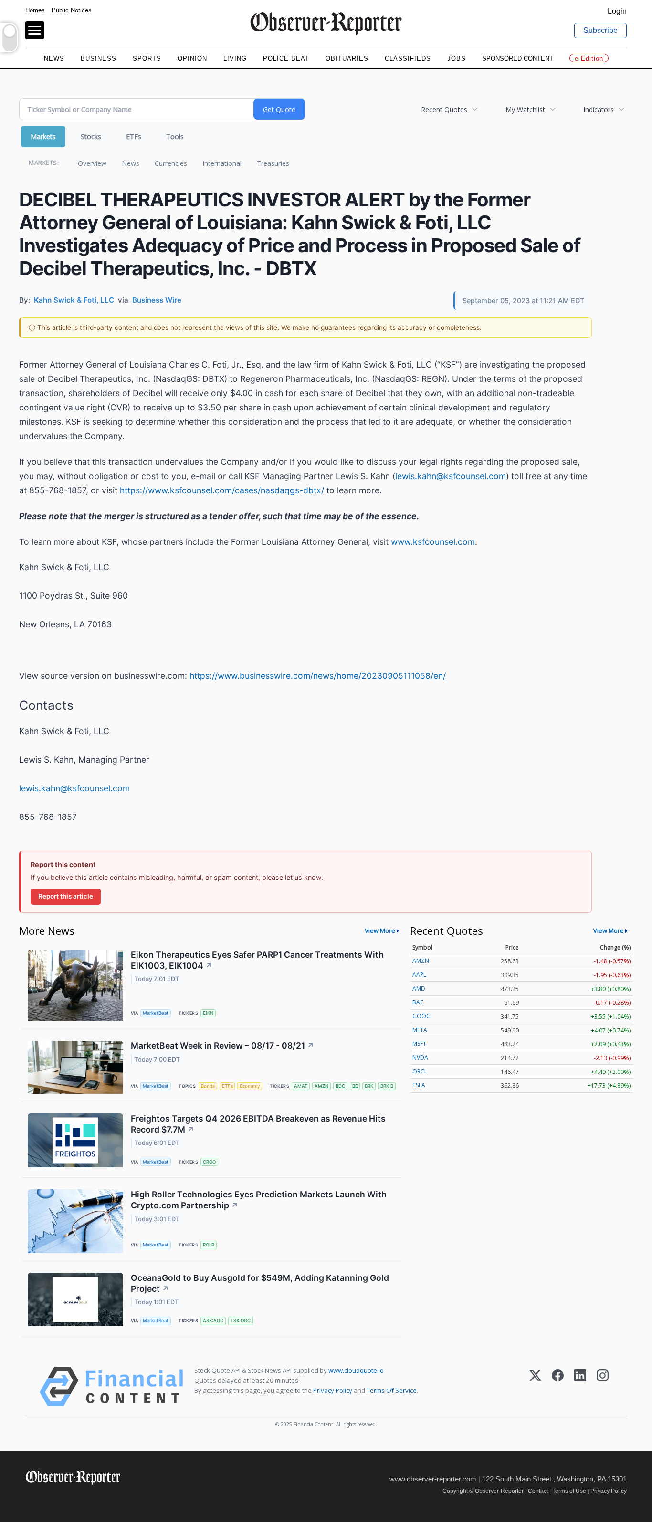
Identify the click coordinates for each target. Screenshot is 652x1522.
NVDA (420, 1057)
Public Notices (72, 10)
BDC (340, 1086)
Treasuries (273, 163)
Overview (92, 163)
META (419, 1030)
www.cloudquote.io (356, 1370)
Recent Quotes (444, 109)
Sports (147, 58)
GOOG (421, 1016)
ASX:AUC (213, 1320)
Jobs (456, 58)
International (222, 163)
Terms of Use (569, 1491)
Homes (35, 10)
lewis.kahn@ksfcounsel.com (450, 476)
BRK (369, 1086)
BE (355, 1086)
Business (98, 58)
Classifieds (408, 58)
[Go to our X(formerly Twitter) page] (52, 1498)
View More (380, 930)
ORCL (419, 1071)
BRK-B (386, 1086)
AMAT (300, 1086)
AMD (418, 988)
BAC (418, 1002)
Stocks (91, 136)
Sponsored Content (517, 58)
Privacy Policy (332, 1390)
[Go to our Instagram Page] (73, 1498)
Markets (43, 136)
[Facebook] (558, 1386)
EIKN (208, 1013)
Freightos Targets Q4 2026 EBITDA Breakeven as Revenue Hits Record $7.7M (258, 1123)
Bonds (208, 1086)
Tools (175, 136)
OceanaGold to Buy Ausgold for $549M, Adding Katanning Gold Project (260, 1283)
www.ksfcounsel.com (433, 542)
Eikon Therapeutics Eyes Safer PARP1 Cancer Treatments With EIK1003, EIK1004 (257, 960)
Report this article (65, 896)
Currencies (171, 163)
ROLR (208, 1244)
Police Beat (286, 58)
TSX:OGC (241, 1320)
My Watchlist (525, 109)
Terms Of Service (392, 1390)
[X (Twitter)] (535, 1386)
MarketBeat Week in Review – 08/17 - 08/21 (222, 1046)
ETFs (133, 136)
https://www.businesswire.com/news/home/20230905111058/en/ (317, 676)
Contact (538, 1491)
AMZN (321, 1086)
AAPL (419, 974)
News (54, 58)
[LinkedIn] (580, 1386)
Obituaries (347, 58)
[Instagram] (602, 1386)
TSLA (418, 1085)
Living (235, 58)
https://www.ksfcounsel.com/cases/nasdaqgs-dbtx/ (222, 490)
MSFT (419, 1044)
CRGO (209, 1161)
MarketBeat (155, 1013)
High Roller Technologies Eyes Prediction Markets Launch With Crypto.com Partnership (259, 1199)
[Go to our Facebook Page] (31, 1498)
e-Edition (589, 58)
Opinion (192, 58)
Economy (250, 1086)
